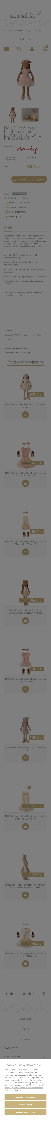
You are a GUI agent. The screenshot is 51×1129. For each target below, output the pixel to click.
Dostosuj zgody (25, 1104)
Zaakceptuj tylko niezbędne (25, 1097)
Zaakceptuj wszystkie (25, 1112)
